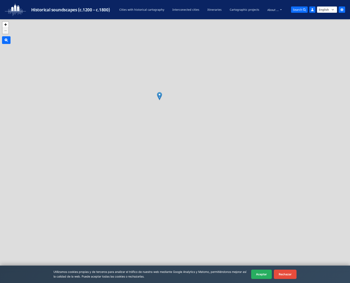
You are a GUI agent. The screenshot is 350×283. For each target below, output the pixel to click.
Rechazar (285, 274)
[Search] (6, 40)
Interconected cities (185, 10)
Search (298, 10)
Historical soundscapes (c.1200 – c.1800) (70, 10)
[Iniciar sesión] (312, 9)
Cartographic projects (244, 10)
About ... (273, 10)
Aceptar (261, 274)
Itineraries (214, 10)
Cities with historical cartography (141, 10)
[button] (159, 96)
